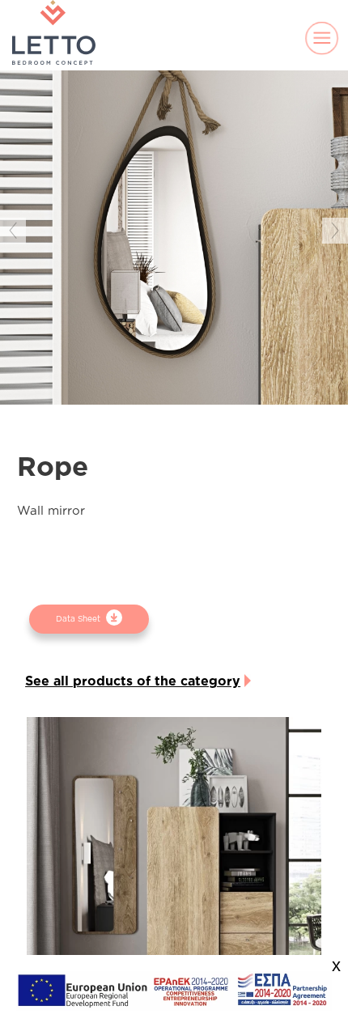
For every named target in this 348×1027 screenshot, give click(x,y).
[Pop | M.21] (174, 865)
